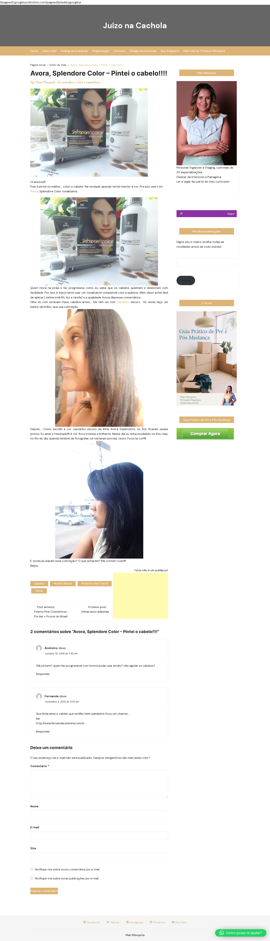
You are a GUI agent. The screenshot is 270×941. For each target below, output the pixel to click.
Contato (119, 51)
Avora (34, 191)
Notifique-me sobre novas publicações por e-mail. (67, 878)
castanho (123, 302)
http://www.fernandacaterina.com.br (60, 723)
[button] (240, 933)
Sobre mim (49, 51)
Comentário (39, 766)
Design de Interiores (143, 51)
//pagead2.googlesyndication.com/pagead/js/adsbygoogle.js (40, 2)
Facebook (93, 922)
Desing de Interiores (74, 51)
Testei (39, 591)
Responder (43, 674)
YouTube (180, 922)
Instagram (136, 922)
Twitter (114, 922)
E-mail (34, 827)
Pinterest (158, 922)
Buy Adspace (170, 51)
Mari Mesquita (45, 82)
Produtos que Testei (94, 583)
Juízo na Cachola (135, 25)
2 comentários (92, 82)
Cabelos (39, 583)
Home (34, 51)
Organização (100, 51)
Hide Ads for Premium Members (204, 51)
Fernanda (51, 696)
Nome (34, 806)
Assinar (186, 280)
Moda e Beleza (63, 583)
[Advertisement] (140, 596)
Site (33, 848)
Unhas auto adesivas (95, 612)
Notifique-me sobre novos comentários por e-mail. (67, 869)
